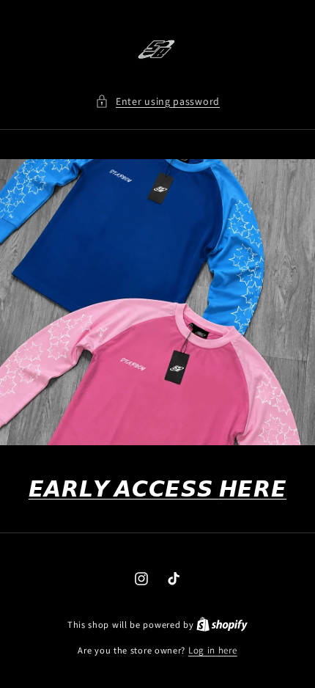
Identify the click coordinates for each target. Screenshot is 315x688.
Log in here (212, 650)
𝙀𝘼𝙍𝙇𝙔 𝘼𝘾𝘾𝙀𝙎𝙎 (157, 488)
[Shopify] (222, 624)
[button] (157, 101)
